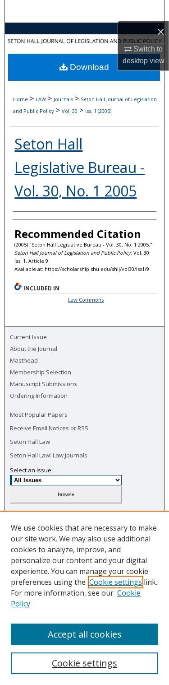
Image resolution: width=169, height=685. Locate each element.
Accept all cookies (85, 634)
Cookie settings (115, 582)
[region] (84, 598)
